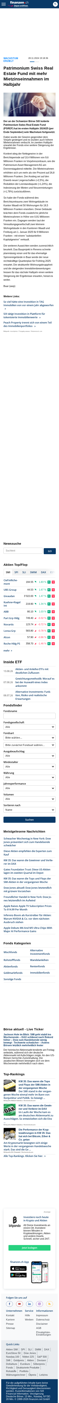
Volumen (8, 794)
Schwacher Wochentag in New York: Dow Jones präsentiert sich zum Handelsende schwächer (27, 842)
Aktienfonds (11, 966)
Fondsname (10, 711)
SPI (23, 1349)
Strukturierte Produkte (27, 1367)
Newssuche (12, 543)
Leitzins (43, 1375)
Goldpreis (18, 1360)
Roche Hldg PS (12, 643)
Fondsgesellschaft (13, 722)
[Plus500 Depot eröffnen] (17, 5)
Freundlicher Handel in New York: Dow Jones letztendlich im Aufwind (28, 898)
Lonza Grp (10, 630)
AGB (38, 1328)
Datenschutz (43, 1320)
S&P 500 (42, 1356)
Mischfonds (10, 952)
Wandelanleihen (39, 960)
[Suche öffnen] (55, 4)
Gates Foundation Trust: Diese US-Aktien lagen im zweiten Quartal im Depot (27, 871)
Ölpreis (32, 1375)
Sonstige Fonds (12, 979)
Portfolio (24, 1371)
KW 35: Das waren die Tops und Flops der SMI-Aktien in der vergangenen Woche (27, 880)
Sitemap (10, 1328)
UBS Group (10, 589)
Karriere (10, 1320)
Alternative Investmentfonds (40, 952)
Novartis (9, 624)
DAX (46, 1349)
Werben (29, 1320)
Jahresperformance (14, 783)
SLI (30, 1349)
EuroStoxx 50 (13, 1353)
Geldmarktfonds (13, 973)
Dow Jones (30, 1353)
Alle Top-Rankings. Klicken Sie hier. (23, 1156)
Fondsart (8, 733)
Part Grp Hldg (11, 618)
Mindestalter (10, 762)
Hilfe (27, 1315)
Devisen (41, 1360)
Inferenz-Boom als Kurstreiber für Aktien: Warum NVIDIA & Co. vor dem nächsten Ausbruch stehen (27, 919)
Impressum (42, 1315)
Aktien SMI (12, 1349)
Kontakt (10, 1315)
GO (50, 551)
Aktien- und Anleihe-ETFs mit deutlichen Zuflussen (31, 670)
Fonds (9, 1367)
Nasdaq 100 (12, 1356)
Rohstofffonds (12, 960)
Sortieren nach (11, 805)
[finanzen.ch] (19, 2)
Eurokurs (25, 1364)
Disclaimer (42, 1324)
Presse (10, 1324)
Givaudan (9, 596)
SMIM (38, 1349)
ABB (6, 611)
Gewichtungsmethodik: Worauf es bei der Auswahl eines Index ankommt (34, 682)
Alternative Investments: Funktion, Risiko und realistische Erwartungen (33, 695)
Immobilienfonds (40, 972)
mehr (6, 650)
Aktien (30, 1360)
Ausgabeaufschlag (14, 751)
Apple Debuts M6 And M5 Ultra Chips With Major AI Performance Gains (28, 929)
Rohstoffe (11, 1371)
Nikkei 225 (28, 1356)
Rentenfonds (37, 966)
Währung (8, 773)
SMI (8, 1360)
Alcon (7, 637)
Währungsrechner (15, 1375)
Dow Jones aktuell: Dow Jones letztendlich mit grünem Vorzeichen (28, 889)
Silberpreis (39, 1364)
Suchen (29, 819)
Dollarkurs (11, 1364)
